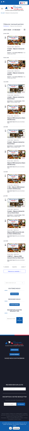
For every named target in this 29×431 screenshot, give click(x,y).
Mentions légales (5, 413)
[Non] (27, 426)
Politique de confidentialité (16, 413)
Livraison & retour (14, 415)
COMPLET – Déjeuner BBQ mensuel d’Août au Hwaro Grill (15, 257)
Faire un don (14, 293)
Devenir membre (14, 304)
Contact (15, 416)
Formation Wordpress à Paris (16, 417)
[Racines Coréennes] (14, 8)
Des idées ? (20, 416)
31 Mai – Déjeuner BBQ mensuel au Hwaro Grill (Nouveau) (15, 187)
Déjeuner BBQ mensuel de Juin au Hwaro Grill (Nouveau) (15, 232)
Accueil (2, 12)
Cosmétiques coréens (13, 419)
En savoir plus (16, 428)
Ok (10, 428)
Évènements (6, 26)
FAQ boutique (22, 415)
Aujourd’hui (14, 266)
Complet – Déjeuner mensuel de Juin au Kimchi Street (15, 212)
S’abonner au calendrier (13, 271)
